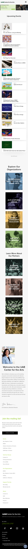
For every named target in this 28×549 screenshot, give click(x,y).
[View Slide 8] (18, 8)
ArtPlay (4, 475)
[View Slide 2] (9, 8)
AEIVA (4, 443)
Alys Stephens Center (7, 441)
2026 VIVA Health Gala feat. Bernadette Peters (14, 150)
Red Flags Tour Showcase (9, 58)
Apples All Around (18, 84)
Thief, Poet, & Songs (18, 106)
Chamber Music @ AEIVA (19, 63)
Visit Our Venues (7, 455)
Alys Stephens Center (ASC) (9, 473)
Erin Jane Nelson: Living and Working (12, 32)
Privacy (3, 536)
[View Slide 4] (12, 8)
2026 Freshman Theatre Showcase (11, 138)
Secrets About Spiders (19, 123)
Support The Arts (7, 482)
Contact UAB (5, 538)
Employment (5, 502)
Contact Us (5, 457)
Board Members (6, 498)
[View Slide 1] (7, 8)
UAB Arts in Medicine (7, 477)
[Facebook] (5, 529)
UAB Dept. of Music (7, 448)
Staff (4, 496)
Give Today (5, 484)
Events (4, 439)
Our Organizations (7, 468)
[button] (25, 546)
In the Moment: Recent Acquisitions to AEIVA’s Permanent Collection (11, 45)
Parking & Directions (7, 459)
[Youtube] (23, 529)
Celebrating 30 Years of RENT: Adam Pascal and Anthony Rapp (10, 101)
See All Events (14, 156)
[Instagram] (17, 529)
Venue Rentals (6, 464)
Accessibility (5, 461)
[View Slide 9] (20, 8)
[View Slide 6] (15, 8)
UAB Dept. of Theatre (7, 450)
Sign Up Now (10, 432)
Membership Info (6, 487)
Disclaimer (4, 534)
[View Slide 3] (10, 8)
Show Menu (25, 2)
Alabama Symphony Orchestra (9, 446)
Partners (5, 500)
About (4, 491)
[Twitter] (11, 529)
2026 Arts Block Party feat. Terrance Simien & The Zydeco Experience (11, 79)
